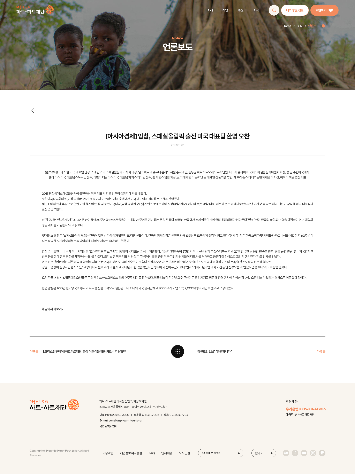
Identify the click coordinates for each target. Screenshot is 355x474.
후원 (240, 10)
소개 (210, 10)
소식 (256, 10)
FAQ (152, 453)
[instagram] (313, 453)
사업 (225, 10)
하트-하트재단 (35, 10)
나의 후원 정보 (295, 10)
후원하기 (321, 10)
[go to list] (177, 351)
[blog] (286, 453)
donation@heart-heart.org (125, 420)
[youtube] (304, 453)
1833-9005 (152, 415)
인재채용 (166, 453)
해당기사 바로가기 (53, 309)
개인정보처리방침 (131, 453)
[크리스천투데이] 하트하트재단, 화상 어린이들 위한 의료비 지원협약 (84, 351)
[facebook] (295, 453)
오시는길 (184, 453)
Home (287, 26)
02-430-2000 (119, 415)
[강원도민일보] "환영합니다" (214, 351)
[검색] (274, 10)
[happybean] (322, 453)
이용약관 (108, 453)
